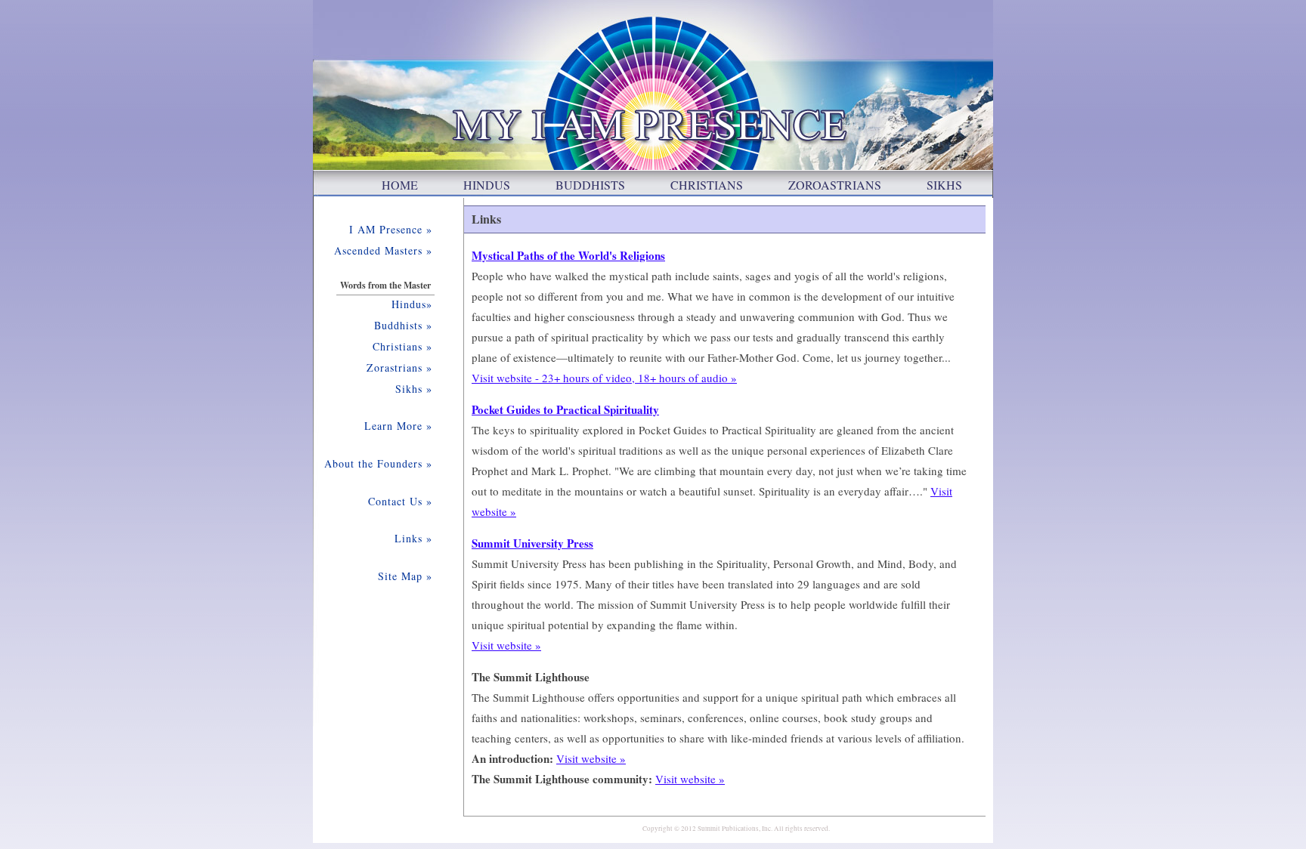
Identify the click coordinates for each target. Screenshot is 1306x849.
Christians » (402, 346)
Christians (706, 185)
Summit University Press (532, 543)
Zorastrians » (399, 367)
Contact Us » (400, 501)
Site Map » (405, 576)
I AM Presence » (390, 229)
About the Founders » (378, 463)
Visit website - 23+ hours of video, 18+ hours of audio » (604, 377)
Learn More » (398, 425)
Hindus (486, 185)
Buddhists (590, 185)
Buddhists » (403, 325)
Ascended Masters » (383, 250)
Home (400, 185)
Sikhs (944, 185)
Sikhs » (413, 388)
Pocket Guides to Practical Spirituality (565, 409)
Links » (413, 538)
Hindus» (411, 304)
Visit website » (506, 645)
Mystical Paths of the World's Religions (568, 255)
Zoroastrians (834, 185)
